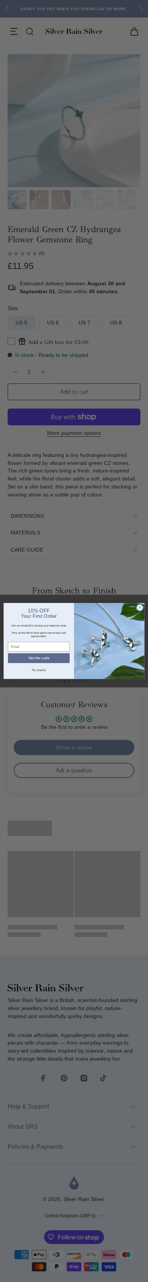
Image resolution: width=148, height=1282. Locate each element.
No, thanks (39, 669)
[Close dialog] (140, 607)
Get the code (38, 658)
